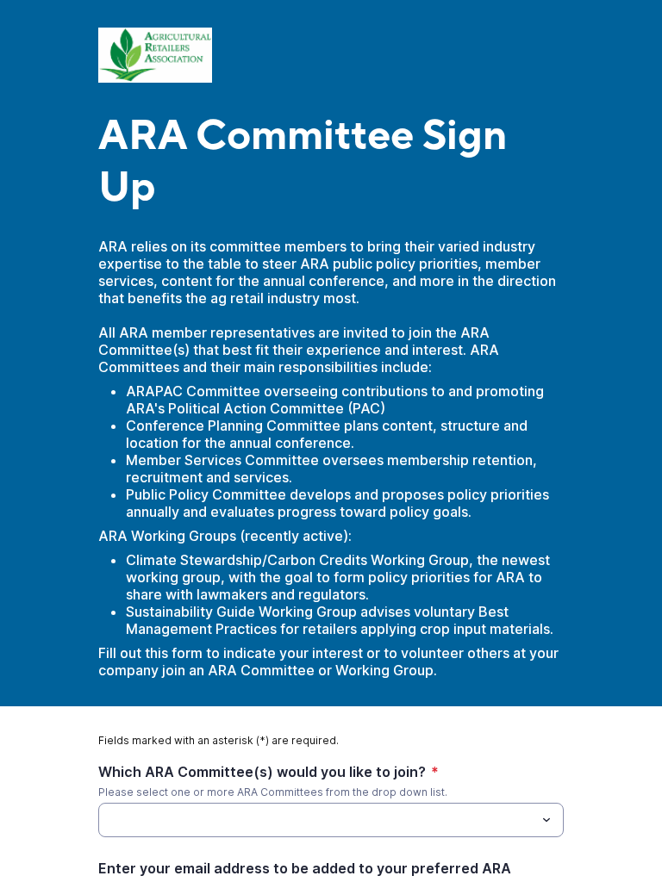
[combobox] (331, 820)
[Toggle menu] (546, 820)
